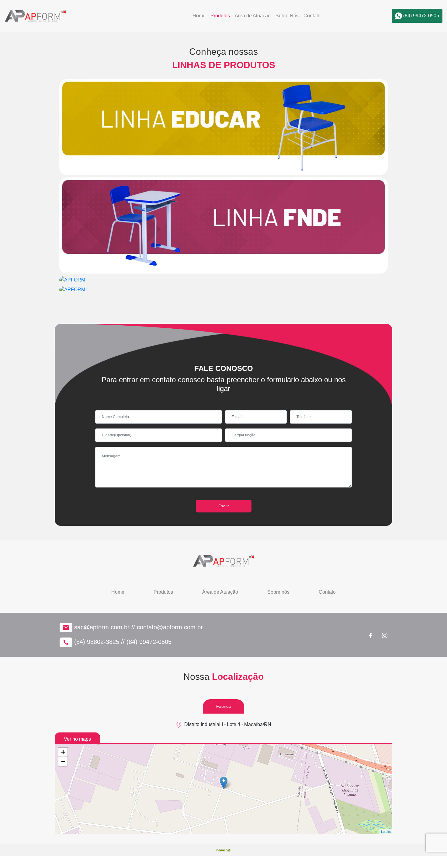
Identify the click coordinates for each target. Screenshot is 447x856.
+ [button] (63, 752)
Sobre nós (278, 592)
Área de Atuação (253, 15)
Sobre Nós (287, 15)
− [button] (63, 761)
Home (199, 15)
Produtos (220, 15)
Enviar (223, 506)
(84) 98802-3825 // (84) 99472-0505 (122, 641)
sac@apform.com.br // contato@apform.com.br (137, 627)
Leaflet (386, 831)
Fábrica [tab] (223, 706)
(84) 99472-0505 (420, 15)
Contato (312, 15)
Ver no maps (77, 739)
